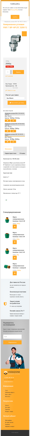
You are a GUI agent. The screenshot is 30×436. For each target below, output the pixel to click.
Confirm (15, 17)
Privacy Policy (14, 10)
